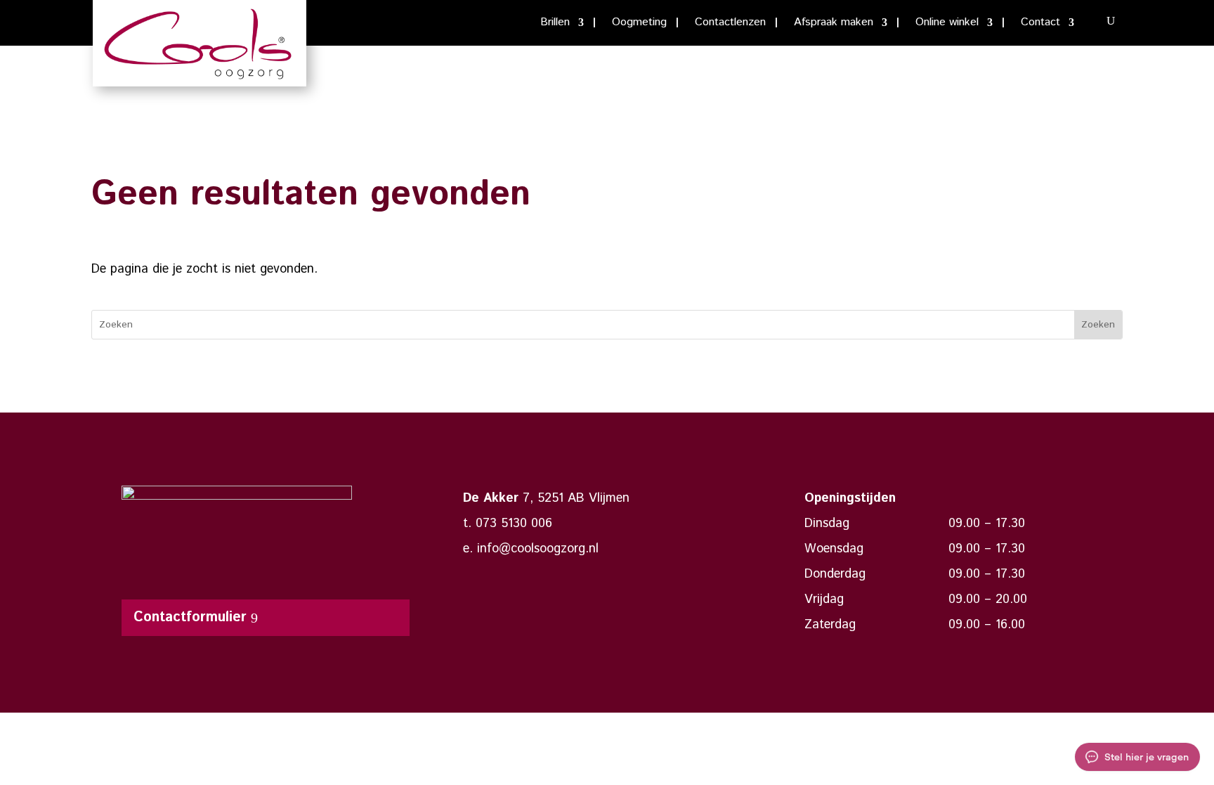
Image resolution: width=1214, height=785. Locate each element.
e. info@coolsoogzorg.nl (531, 549)
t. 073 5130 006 (507, 523)
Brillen (555, 23)
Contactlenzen (730, 23)
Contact (1040, 23)
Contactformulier (190, 617)
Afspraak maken (833, 23)
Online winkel (947, 23)
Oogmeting (639, 23)
